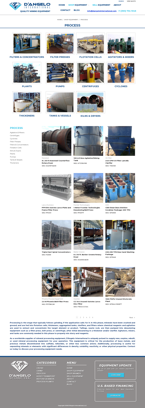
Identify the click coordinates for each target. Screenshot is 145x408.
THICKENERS (26, 115)
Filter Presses (15, 142)
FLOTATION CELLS (90, 57)
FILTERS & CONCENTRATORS (27, 57)
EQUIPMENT (78, 5)
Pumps (13, 157)
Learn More (115, 395)
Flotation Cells (15, 148)
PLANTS (27, 86)
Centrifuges (14, 136)
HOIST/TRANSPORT (46, 376)
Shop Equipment (75, 371)
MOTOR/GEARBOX (45, 379)
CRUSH (40, 368)
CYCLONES (121, 86)
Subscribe (116, 375)
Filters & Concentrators (19, 145)
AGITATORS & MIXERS (121, 57)
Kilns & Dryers (15, 151)
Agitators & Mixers (17, 133)
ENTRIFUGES (91, 86)
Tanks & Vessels (16, 160)
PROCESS (41, 373)
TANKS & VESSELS (60, 115)
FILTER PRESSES (60, 57)
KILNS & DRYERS (91, 116)
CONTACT (65, 10)
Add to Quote (56, 143)
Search (121, 1)
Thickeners (14, 163)
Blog (77, 10)
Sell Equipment (75, 376)
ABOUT (117, 5)
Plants (12, 154)
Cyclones (13, 139)
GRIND (40, 371)
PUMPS (60, 86)
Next (131, 317)
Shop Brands (74, 373)
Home (62, 5)
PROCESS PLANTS (45, 382)
